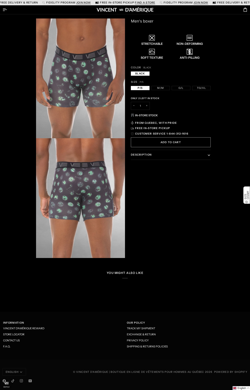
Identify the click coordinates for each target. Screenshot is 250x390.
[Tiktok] (12, 381)
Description (141, 154)
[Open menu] (8, 9)
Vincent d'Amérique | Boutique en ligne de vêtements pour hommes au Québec (140, 372)
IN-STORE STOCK (146, 115)
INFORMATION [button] (13, 322)
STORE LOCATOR (14, 334)
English (12, 372)
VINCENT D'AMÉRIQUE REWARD (23, 328)
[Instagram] (21, 381)
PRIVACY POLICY (138, 340)
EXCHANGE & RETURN (141, 334)
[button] (241, 388)
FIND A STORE (145, 2)
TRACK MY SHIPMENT (141, 328)
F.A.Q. (6, 346)
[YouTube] (30, 381)
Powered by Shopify (230, 372)
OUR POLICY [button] (136, 322)
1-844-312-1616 (177, 133)
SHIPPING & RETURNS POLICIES (147, 346)
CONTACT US (11, 340)
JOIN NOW (83, 2)
